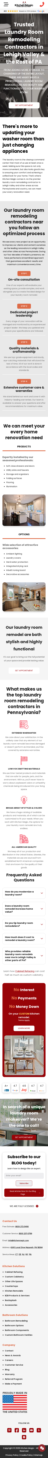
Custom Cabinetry (14, 1276)
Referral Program (14, 1379)
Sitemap (38, 1455)
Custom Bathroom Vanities (18, 1335)
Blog (7, 1369)
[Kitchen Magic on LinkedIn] (24, 1430)
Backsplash (10, 1300)
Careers (9, 1360)
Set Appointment (24, 105)
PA (30, 1255)
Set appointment (24, 1137)
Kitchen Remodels (14, 1290)
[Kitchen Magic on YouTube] (31, 1430)
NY (26, 1255)
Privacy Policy (12, 1455)
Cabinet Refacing (24, 971)
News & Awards (13, 1355)
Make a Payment (13, 1383)
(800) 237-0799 (25, 1234)
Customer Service (14, 1364)
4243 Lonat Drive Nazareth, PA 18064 (26, 1248)
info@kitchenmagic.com (18, 1241)
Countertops (11, 1286)
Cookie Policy (26, 1455)
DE (20, 1255)
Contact (9, 1350)
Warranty (10, 1374)
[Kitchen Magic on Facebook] (17, 1430)
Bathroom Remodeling (16, 1320)
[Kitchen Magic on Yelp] (39, 1430)
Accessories (11, 1305)
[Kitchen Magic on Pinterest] (9, 1430)
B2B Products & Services (17, 1295)
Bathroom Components (17, 1330)
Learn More (24, 1028)
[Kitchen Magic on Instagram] (24, 1437)
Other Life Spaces (14, 1281)
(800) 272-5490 (22, 1227)
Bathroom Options (14, 1325)
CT (16, 1255)
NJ (23, 1255)
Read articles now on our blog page (25, 1192)
